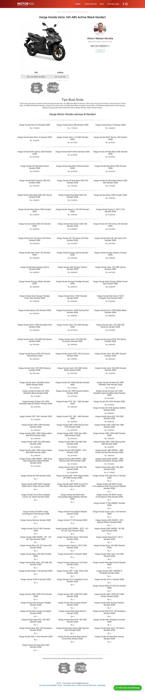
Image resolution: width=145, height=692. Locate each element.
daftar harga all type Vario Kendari (97, 103)
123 (25, 4)
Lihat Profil (100, 51)
